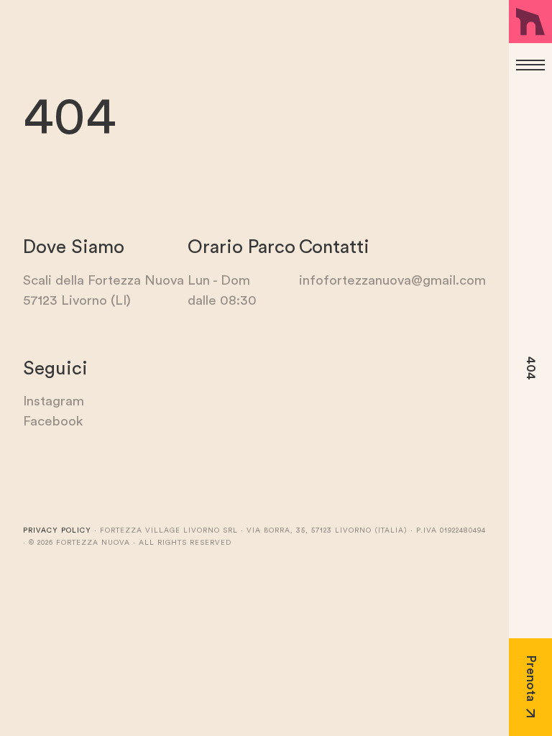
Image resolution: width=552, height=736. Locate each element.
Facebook (53, 421)
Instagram (53, 401)
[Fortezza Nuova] (530, 21)
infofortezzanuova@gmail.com (392, 281)
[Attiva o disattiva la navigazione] (530, 64)
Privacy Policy (57, 530)
